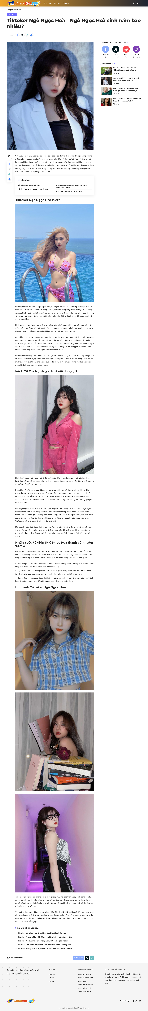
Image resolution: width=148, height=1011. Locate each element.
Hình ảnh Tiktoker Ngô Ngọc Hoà (69, 191)
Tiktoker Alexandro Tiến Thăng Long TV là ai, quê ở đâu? (43, 941)
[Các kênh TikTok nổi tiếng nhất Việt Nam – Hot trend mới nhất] (106, 102)
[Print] (31, 35)
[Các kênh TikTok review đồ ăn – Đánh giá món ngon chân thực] (106, 91)
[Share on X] (22, 35)
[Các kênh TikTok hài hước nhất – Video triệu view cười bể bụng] (106, 71)
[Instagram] (136, 52)
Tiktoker (18, 10)
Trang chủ (10, 10)
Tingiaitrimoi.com (43, 918)
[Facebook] (106, 52)
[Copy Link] (26, 35)
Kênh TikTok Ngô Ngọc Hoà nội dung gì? (33, 189)
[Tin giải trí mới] (24, 3)
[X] (116, 52)
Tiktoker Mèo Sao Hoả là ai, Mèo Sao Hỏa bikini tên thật (42, 933)
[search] (134, 3)
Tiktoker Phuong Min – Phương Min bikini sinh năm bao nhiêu (45, 937)
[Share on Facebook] (17, 35)
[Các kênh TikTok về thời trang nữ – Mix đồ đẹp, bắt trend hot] (106, 81)
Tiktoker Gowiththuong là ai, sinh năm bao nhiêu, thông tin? (44, 945)
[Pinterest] (126, 52)
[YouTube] (139, 1000)
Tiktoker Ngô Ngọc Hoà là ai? (29, 185)
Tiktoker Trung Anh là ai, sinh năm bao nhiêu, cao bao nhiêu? (45, 949)
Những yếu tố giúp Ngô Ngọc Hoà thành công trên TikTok (71, 186)
